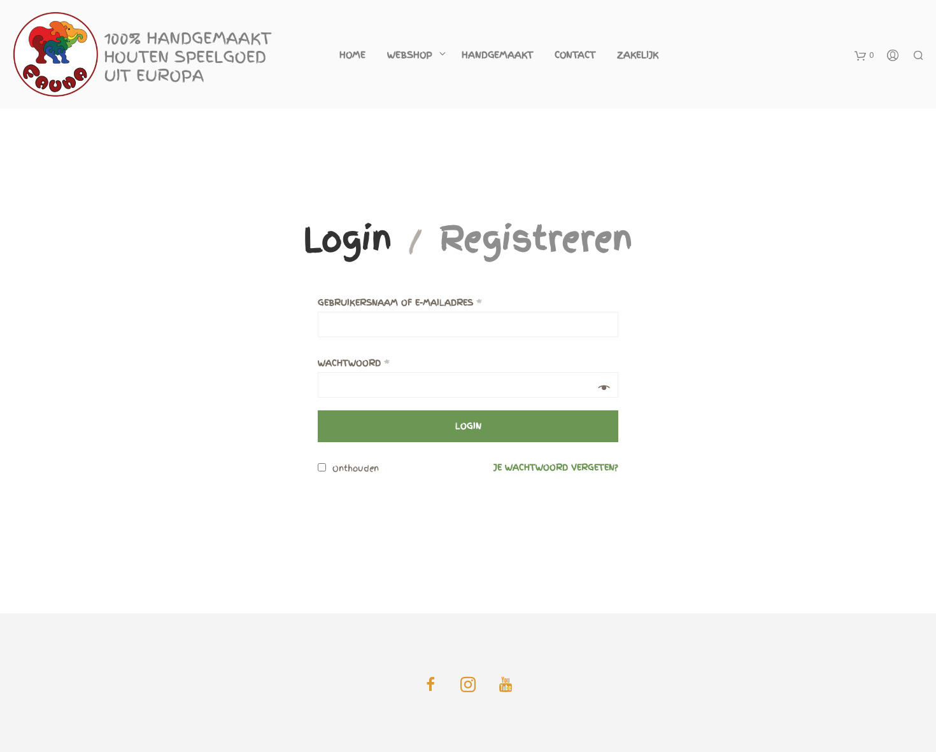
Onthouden (354, 469)
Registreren (535, 239)
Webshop (409, 54)
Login (348, 239)
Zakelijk (637, 54)
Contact (575, 54)
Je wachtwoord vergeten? (555, 467)
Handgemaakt (497, 54)
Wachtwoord (354, 363)
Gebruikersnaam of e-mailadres (400, 302)
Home (352, 54)
